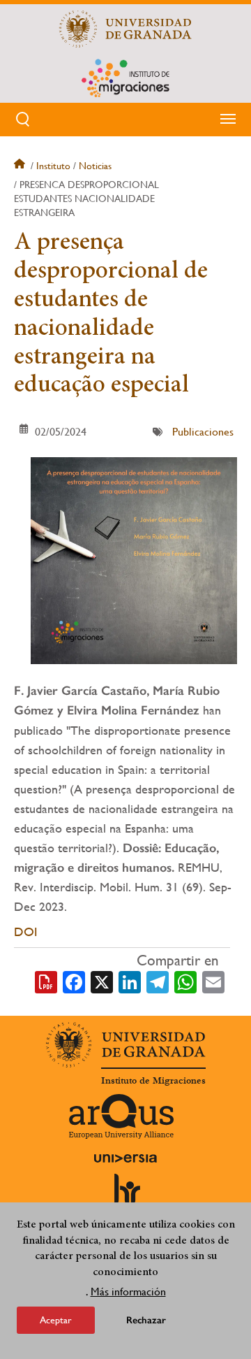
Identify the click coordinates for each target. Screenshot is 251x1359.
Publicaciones (203, 431)
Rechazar (146, 1320)
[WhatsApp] (185, 980)
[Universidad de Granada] (125, 29)
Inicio (21, 166)
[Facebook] (74, 980)
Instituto (53, 165)
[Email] (213, 980)
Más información (128, 1291)
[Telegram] (157, 980)
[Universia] (125, 1158)
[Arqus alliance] (121, 1116)
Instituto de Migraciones (153, 1080)
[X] (102, 980)
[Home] (125, 77)
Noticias (95, 165)
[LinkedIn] (130, 980)
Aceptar (56, 1319)
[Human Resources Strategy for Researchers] (125, 1195)
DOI (26, 931)
